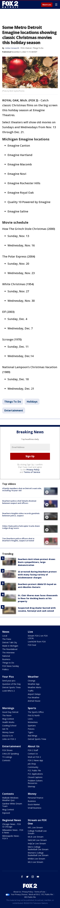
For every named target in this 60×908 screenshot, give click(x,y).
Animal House (34, 700)
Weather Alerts (34, 687)
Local (4, 635)
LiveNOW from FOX (37, 641)
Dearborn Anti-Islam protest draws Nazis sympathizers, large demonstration (36, 562)
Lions (30, 718)
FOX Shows (7, 750)
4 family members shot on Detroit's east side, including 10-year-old (22, 489)
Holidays (32, 401)
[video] (51, 491)
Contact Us (33, 753)
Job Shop (32, 763)
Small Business (34, 807)
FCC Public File (34, 770)
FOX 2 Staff (33, 750)
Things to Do (8, 662)
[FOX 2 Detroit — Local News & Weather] (10, 4)
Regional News (11, 820)
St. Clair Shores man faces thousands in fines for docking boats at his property (38, 598)
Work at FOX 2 (34, 757)
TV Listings (7, 757)
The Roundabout (9, 649)
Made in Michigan (10, 645)
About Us (33, 746)
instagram (32, 876)
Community (33, 767)
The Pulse (6, 639)
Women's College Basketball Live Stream (38, 854)
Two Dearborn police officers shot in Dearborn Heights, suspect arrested (18, 539)
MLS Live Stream (35, 862)
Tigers (30, 732)
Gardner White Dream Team (12, 804)
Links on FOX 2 (9, 739)
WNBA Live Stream (36, 858)
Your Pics (8, 676)
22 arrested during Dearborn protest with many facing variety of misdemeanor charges (37, 574)
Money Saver (8, 732)
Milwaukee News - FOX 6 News (12, 831)
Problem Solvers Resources (35, 781)
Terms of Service (32, 472)
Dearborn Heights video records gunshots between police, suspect (20, 514)
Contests (6, 760)
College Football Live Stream (37, 832)
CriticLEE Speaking (10, 753)
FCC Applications (35, 774)
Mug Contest (8, 718)
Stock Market (34, 804)
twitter (27, 876)
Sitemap (31, 786)
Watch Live (46, 5)
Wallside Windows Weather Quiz (10, 799)
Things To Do (38, 48)
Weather (33, 676)
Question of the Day (11, 684)
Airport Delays (34, 694)
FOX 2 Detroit (26, 48)
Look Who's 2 (8, 690)
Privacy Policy (33, 469)
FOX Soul (32, 645)
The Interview (8, 652)
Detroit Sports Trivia (11, 687)
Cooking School (9, 725)
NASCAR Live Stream (37, 840)
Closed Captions (35, 777)
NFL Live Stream (35, 827)
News (5, 631)
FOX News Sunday (10, 666)
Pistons (31, 729)
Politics (5, 669)
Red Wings (32, 735)
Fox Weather (33, 697)
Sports (32, 708)
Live (30, 631)
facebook (22, 876)
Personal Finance (35, 797)
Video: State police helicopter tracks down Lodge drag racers (21, 527)
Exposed (6, 813)
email (38, 876)
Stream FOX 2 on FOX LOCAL (38, 637)
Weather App (33, 684)
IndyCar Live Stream (37, 843)
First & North (34, 715)
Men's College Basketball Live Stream (38, 848)
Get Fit (5, 729)
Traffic (31, 690)
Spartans (32, 725)
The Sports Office (36, 712)
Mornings (8, 708)
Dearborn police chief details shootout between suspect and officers (19, 502)
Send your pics (8, 680)
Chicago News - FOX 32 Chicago (11, 825)
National (6, 656)
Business (6, 659)
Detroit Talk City (9, 642)
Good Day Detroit (10, 712)
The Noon (6, 715)
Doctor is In (7, 735)
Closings (31, 680)
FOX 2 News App (35, 760)
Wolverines (33, 722)
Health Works (8, 722)
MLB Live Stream (35, 836)
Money (32, 793)
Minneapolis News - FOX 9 (11, 837)
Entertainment (13, 410)
